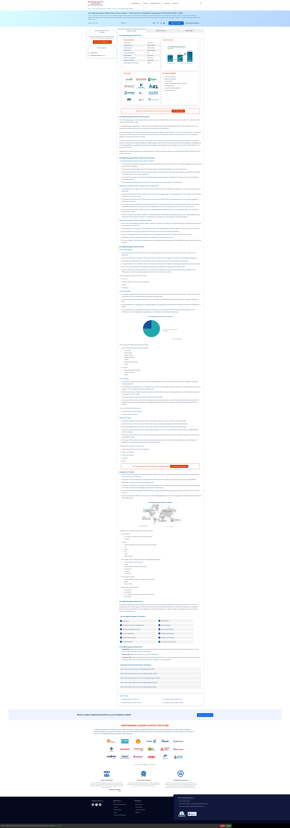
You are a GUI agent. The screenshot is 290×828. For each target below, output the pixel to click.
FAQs (115, 812)
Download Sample (103, 42)
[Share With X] (161, 23)
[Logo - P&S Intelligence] (95, 4)
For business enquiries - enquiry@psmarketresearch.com (193, 803)
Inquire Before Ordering (192, 23)
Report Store (135, 3)
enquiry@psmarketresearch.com (97, 55)
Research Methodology (120, 804)
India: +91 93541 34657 (184, 801)
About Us (167, 3)
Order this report (176, 23)
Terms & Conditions (140, 809)
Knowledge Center (155, 3)
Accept (228, 825)
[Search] (201, 3)
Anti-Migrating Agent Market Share (172, 699)
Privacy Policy (138, 807)
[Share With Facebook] (158, 23)
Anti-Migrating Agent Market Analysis (173, 702)
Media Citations (118, 809)
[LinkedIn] (100, 804)
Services (145, 3)
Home (89, 9)
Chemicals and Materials (99, 9)
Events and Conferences (120, 815)
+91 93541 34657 (93, 52)
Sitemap (137, 812)
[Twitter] (96, 804)
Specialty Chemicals (111, 9)
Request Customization (205, 715)
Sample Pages (189, 30)
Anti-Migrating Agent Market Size (130, 699)
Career (116, 807)
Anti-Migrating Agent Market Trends (131, 702)
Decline (222, 825)
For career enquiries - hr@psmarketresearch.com (191, 806)
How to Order (138, 804)
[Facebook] (93, 804)
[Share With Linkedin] (164, 23)
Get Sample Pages (178, 111)
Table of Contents (160, 30)
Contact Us (175, 3)
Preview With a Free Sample (179, 466)
